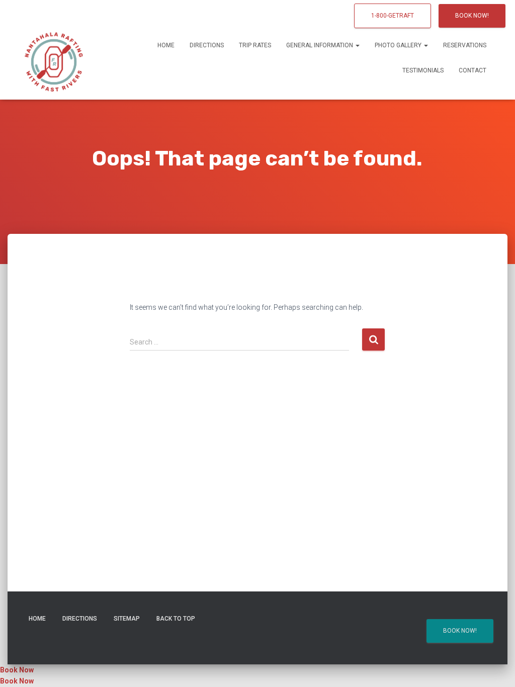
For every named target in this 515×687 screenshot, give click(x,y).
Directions (207, 45)
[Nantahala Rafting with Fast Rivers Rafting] (54, 58)
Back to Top (175, 618)
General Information (320, 45)
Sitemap (127, 618)
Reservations (464, 45)
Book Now (17, 670)
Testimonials (423, 70)
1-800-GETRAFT (392, 15)
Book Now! (472, 15)
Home (166, 45)
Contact (472, 70)
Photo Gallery (399, 45)
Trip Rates (255, 45)
